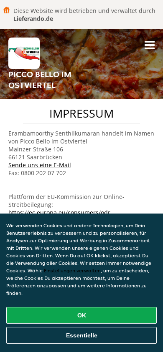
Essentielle (81, 335)
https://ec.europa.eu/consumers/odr (59, 212)
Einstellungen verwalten (72, 270)
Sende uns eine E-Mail (39, 165)
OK (81, 315)
